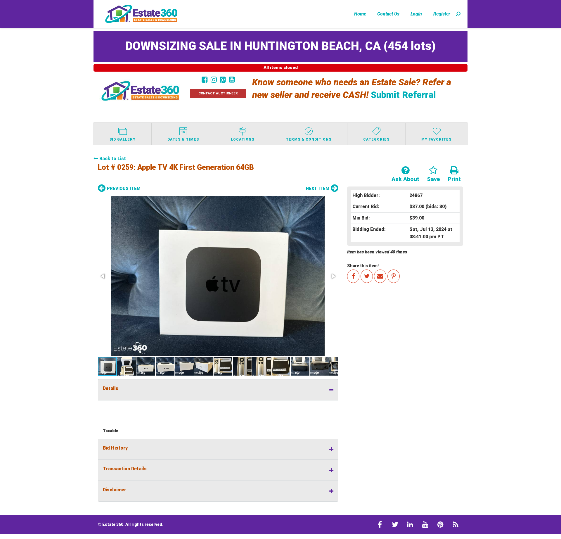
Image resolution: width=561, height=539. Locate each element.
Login (416, 14)
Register (441, 14)
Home (360, 14)
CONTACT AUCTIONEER (218, 93)
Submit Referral (403, 94)
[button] (218, 276)
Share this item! (363, 265)
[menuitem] (360, 13)
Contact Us (388, 14)
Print (454, 179)
